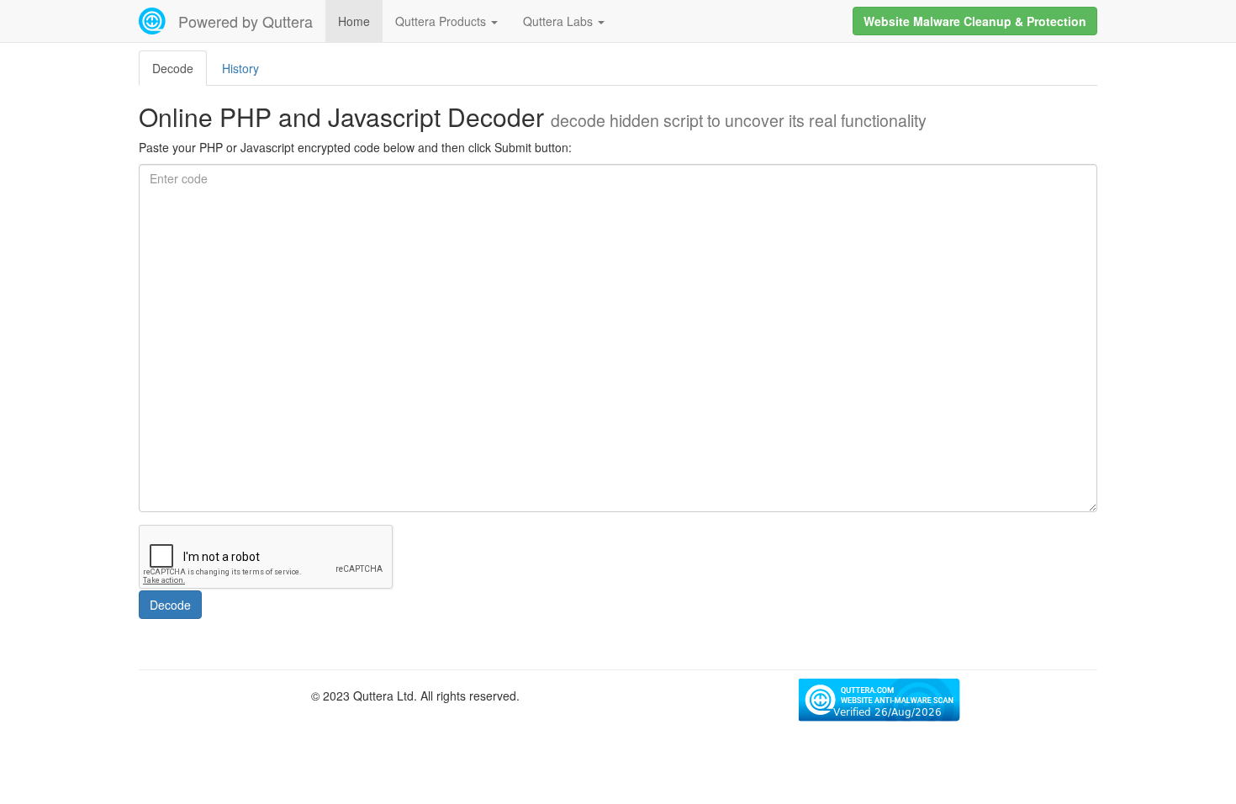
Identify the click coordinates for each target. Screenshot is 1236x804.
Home (354, 21)
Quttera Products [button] (442, 21)
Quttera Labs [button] (559, 21)
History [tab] (240, 68)
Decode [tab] (172, 68)
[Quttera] (152, 21)
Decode (170, 604)
